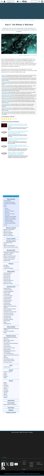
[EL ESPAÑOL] (42, 1)
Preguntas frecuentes (11, 412)
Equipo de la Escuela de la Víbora (10, 337)
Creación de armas (7, 282)
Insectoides (6, 389)
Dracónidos (6, 385)
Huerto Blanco (11, 407)
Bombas (5, 374)
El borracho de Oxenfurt (8, 313)
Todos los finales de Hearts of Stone (11, 247)
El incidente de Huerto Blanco (10, 203)
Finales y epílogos (11, 326)
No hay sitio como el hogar (7, 88)
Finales (5, 332)
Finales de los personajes (9, 331)
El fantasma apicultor (8, 300)
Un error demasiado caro (8, 353)
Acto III (5, 224)
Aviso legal (38, 462)
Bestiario (11, 380)
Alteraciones (4, 85)
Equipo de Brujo (11, 271)
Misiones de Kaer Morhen (9, 235)
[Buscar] (39, 1)
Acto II (5, 206)
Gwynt (11, 365)
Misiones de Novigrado (8, 232)
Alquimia (11, 370)
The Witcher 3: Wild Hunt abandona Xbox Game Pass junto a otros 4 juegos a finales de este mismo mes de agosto (18, 139)
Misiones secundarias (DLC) (9, 245)
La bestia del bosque (8, 289)
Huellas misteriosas (7, 304)
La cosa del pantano (8, 297)
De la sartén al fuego (8, 362)
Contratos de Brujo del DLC (9, 259)
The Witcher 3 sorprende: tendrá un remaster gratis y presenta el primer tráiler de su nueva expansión (17, 125)
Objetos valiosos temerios (9, 340)
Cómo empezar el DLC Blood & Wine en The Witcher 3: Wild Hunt (11, 252)
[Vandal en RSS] (3, 467)
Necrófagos (6, 391)
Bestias (5, 382)
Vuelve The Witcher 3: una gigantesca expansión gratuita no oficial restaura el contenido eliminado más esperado (16, 153)
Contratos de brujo (11, 286)
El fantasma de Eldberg (8, 319)
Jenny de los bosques (8, 295)
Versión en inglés (22, 472)
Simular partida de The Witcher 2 (10, 404)
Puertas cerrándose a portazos (10, 308)
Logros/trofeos (11, 400)
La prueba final (5, 78)
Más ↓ (20, 1)
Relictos (5, 394)
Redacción (24, 462)
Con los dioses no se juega (9, 347)
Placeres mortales (7, 301)
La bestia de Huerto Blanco (9, 202)
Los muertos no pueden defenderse (11, 343)
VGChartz (24, 469)
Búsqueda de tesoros (11, 335)
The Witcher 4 (9, 2)
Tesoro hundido (7, 341)
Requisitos (11, 410)
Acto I (5, 205)
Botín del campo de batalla (9, 360)
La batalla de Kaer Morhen (7, 108)
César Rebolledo (27, 55)
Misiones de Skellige (8, 233)
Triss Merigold (6, 266)
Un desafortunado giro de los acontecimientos (9, 351)
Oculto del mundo (7, 346)
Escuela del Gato (7, 276)
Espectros (6, 395)
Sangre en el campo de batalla (7, 111)
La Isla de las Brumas (6, 104)
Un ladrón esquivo (7, 298)
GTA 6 (13, 2)
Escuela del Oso (7, 277)
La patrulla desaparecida (8, 291)
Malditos (5, 383)
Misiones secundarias (11, 227)
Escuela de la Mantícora (8, 280)
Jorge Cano (21, 55)
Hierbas (5, 377)
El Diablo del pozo (7, 288)
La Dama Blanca (7, 303)
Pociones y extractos (8, 371)
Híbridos (5, 388)
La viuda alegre (7, 294)
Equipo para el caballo (8, 283)
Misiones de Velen (7, 231)
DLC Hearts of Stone (11, 241)
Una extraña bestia (7, 316)
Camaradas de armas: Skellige (7, 97)
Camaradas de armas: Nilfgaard (8, 100)
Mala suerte (6, 357)
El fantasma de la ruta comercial (10, 311)
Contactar (24, 464)
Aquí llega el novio (7, 317)
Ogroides (5, 392)
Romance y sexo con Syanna (9, 257)
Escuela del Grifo (7, 274)
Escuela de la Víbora (8, 273)
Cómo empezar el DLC (8, 242)
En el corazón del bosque (9, 314)
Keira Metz (6, 265)
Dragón (5, 322)
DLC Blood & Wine (11, 250)
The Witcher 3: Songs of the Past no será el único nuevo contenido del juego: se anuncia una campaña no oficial (18, 146)
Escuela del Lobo (7, 279)
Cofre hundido (6, 344)
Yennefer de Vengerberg (8, 268)
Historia (5, 244)
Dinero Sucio (6, 338)
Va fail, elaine (4, 92)
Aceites (5, 373)
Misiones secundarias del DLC (10, 256)
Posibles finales (7, 260)
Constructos (6, 386)
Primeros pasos (11, 402)
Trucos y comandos (11, 238)
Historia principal (11, 199)
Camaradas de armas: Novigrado (8, 95)
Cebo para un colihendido (7, 81)
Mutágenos (6, 376)
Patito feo (4, 75)
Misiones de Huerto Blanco (9, 229)
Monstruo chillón (7, 292)
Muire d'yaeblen (7, 320)
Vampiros (5, 397)
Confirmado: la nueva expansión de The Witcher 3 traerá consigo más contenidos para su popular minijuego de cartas (18, 132)
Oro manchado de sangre (9, 359)
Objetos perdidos (7, 349)
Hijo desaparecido (7, 323)
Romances (11, 263)
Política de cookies (40, 464)
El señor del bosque (8, 310)
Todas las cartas (7, 366)
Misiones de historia (8, 254)
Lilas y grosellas (7, 200)
